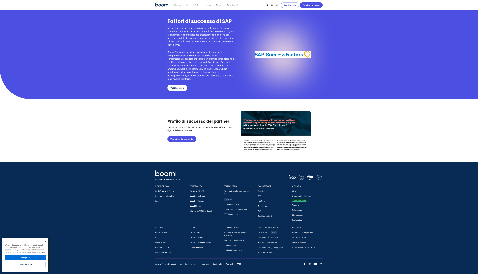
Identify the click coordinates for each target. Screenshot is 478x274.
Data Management (231, 204)
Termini (229, 264)
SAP (259, 196)
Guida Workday (230, 245)
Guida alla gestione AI (233, 250)
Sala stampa (297, 210)
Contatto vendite (233, 5)
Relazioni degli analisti (164, 196)
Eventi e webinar (162, 242)
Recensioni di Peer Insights (201, 242)
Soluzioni (196, 5)
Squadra (295, 205)
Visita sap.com (177, 87)
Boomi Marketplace (163, 252)
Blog (157, 237)
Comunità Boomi (162, 247)
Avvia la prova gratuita (311, 5)
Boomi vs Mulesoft (197, 196)
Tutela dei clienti (196, 247)
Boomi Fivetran (196, 206)
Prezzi (157, 201)
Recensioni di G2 (197, 237)
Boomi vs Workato (197, 201)
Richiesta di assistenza (267, 242)
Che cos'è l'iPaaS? (197, 191)
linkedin (310, 264)
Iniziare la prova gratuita (302, 232)
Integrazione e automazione (235, 209)
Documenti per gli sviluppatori (270, 247)
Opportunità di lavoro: (301, 198)
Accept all (25, 257)
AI (187, 5)
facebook (304, 264)
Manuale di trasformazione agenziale (235, 233)
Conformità (217, 264)
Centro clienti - (267, 232)
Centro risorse (161, 232)
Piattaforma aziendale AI (234, 240)
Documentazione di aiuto (268, 237)
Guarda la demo (290, 5)
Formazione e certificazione (303, 247)
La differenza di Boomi (164, 191)
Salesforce (262, 191)
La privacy (205, 264)
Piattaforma (177, 5)
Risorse (208, 5)
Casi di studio (195, 232)
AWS (260, 211)
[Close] (45, 241)
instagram (321, 264)
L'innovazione (297, 215)
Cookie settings (25, 264)
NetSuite (261, 201)
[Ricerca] (267, 5)
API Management (231, 214)
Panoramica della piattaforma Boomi (236, 192)
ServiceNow (263, 206)
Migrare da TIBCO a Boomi (201, 211)
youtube (315, 264)
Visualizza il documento (181, 139)
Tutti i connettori (265, 216)
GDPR (239, 264)
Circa (294, 191)
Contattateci (297, 220)
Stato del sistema (265, 252)
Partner (219, 5)
